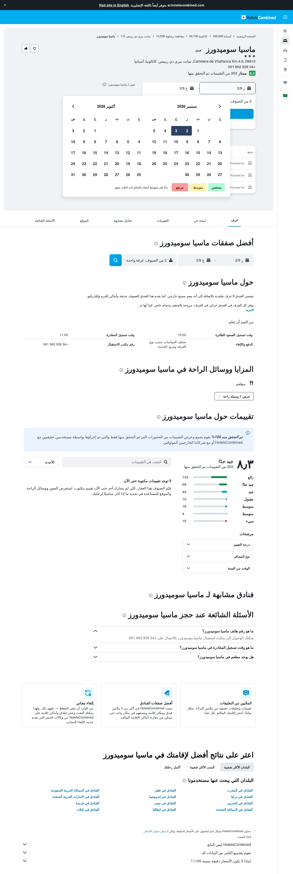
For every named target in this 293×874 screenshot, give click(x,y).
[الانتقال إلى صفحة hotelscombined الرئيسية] (259, 17)
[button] (5, 5)
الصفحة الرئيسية (246, 36)
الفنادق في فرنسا (87, 803)
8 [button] (198, 141)
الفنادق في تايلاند (88, 809)
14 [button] (209, 152)
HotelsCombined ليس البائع (229, 844)
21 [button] (209, 163)
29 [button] (198, 174)
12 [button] (154, 141)
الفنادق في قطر (165, 790)
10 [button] (176, 141)
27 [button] (220, 174)
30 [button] (187, 174)
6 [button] (220, 141)
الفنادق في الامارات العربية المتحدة (75, 796)
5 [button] (154, 130)
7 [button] (209, 141)
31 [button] (73, 174)
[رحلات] (285, 82)
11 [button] (165, 141)
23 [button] (187, 163)
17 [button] (176, 152)
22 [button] (198, 163)
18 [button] (165, 152)
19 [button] (154, 152)
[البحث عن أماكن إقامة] (285, 40)
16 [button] (187, 152)
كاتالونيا (203, 36)
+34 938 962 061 (241, 66)
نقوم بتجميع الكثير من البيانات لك (226, 852)
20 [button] (220, 163)
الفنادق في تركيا (242, 796)
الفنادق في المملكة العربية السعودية (75, 790)
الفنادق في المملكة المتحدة (234, 809)
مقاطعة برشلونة (174, 36)
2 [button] (187, 130)
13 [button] (220, 152)
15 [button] (198, 152)
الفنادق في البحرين (240, 803)
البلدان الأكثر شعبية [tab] (237, 767)
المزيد (250, 309)
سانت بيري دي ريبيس (138, 36)
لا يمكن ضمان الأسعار (156, 831)
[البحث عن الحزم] (285, 59)
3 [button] (176, 130)
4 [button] (165, 130)
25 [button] (165, 163)
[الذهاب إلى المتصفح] (285, 69)
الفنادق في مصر (165, 803)
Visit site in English (114, 5)
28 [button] (209, 174)
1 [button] (198, 130)
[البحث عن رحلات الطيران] (285, 31)
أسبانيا (227, 36)
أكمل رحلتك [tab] (172, 767)
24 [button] (176, 163)
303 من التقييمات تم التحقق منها (212, 73)
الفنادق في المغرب (240, 790)
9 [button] (187, 141)
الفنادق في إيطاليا (164, 809)
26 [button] (154, 163)
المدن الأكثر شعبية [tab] (202, 767)
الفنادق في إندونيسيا (162, 796)
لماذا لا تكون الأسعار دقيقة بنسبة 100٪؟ (221, 860)
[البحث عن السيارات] (285, 50)
